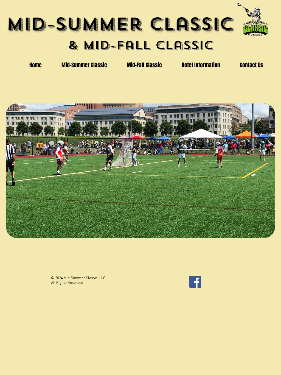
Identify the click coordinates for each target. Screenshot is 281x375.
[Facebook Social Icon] (195, 282)
